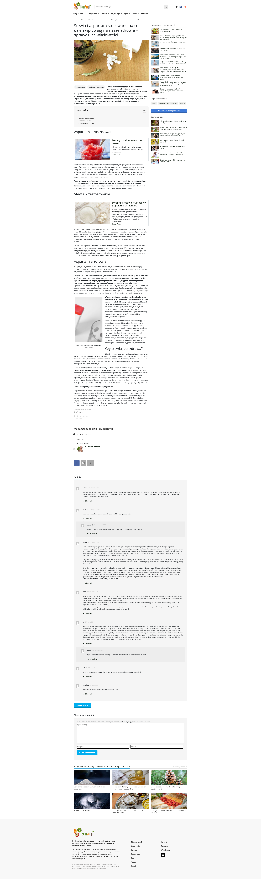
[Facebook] (181, 7)
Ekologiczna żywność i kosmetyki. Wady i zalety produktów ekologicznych (173, 128)
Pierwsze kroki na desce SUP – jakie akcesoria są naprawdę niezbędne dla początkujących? (173, 56)
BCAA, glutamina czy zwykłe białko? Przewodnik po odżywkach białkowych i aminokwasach (173, 37)
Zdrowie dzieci (172, 103)
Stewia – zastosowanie (86, 118)
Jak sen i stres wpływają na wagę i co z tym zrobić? (173, 49)
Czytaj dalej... (116, 154)
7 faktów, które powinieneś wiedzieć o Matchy (173, 122)
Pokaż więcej (82, 705)
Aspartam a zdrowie (85, 121)
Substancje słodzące (119, 766)
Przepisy (144, 14)
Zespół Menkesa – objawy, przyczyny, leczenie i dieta (172, 161)
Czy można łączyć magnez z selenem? (173, 42)
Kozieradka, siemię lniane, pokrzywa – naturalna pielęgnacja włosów (173, 135)
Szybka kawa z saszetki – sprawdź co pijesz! (172, 147)
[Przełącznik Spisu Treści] (143, 111)
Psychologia (115, 14)
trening (182, 103)
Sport (126, 14)
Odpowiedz (88, 501)
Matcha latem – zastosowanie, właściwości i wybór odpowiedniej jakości (171, 77)
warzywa (162, 103)
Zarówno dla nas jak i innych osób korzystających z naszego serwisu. (113, 722)
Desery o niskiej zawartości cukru (127, 142)
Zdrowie (104, 14)
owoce (154, 103)
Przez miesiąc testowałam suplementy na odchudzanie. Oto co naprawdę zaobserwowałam (173, 84)
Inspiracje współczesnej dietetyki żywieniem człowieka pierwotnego (171, 154)
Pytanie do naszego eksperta (170, 111)
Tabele (134, 14)
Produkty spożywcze (95, 766)
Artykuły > (79, 766)
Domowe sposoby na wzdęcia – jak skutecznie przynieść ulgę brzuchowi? (173, 62)
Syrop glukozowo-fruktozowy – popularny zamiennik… (130, 204)
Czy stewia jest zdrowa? (87, 123)
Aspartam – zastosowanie (87, 116)
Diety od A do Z (79, 14)
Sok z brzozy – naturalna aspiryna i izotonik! (172, 141)
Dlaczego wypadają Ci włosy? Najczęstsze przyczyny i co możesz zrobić (171, 90)
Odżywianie (93, 14)
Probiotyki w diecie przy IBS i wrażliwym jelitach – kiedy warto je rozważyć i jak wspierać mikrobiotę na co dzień (173, 70)
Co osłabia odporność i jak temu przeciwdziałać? (171, 30)
